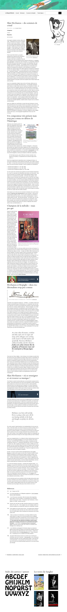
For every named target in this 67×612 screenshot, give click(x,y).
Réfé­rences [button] (10, 488)
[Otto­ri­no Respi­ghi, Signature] (24, 294)
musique (8, 32)
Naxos (19, 141)
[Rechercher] (59, 13)
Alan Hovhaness (10, 37)
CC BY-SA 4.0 (35, 57)
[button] (14, 61)
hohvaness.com (10, 108)
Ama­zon (32, 473)
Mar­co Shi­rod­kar (22, 274)
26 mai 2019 (27, 537)
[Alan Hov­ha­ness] (32, 47)
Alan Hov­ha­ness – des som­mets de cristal (22, 24)
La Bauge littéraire (9, 13)
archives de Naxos (18, 439)
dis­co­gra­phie (31, 149)
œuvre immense (30, 320)
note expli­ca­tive (24, 532)
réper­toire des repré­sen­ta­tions (17, 193)
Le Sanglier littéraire (18, 28)
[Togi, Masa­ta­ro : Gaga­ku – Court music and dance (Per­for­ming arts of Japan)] (28, 226)
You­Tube (9, 465)
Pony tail (58, 44)
